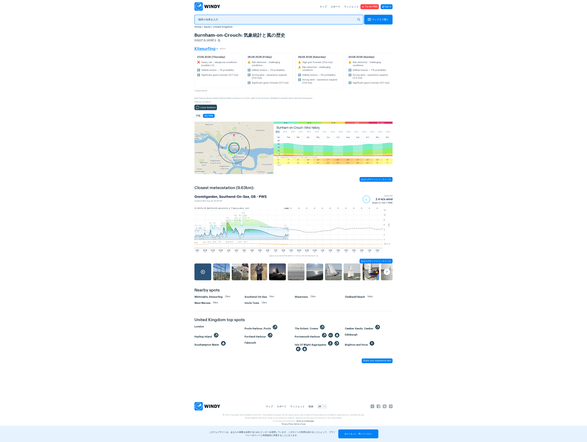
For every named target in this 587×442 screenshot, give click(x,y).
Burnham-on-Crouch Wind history (298, 127)
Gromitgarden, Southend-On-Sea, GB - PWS (230, 197)
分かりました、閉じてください (358, 434)
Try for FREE (371, 7)
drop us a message (305, 421)
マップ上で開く (380, 19)
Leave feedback (208, 107)
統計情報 (209, 116)
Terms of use (299, 424)
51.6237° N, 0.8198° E (205, 40)
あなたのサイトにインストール (376, 179)
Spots (207, 27)
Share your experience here (377, 361)
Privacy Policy (288, 424)
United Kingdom (223, 27)
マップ (323, 7)
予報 (198, 116)
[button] (219, 40)
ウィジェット (351, 7)
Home (197, 27)
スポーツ (335, 7)
